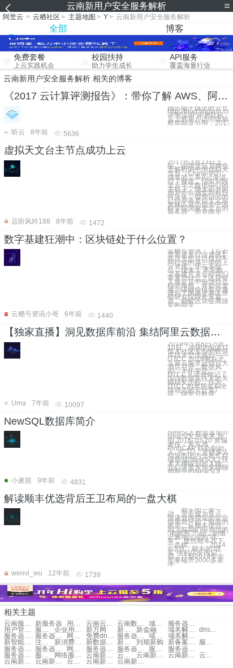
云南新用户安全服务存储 (183, 655)
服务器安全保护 (208, 642)
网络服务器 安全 (69, 655)
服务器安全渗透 (132, 649)
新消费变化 (69, 642)
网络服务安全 (76, 636)
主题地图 (82, 17)
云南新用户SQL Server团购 (50, 661)
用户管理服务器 (19, 630)
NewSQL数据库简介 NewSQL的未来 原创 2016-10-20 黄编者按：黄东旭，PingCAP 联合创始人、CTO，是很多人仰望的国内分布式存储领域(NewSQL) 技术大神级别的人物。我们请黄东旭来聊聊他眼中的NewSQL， (198, 452)
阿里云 (13, 17)
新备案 (126, 630)
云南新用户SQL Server (19, 661)
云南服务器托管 (19, 624)
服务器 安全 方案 (44, 655)
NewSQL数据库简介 (50, 421)
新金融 (146, 630)
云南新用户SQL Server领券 (132, 661)
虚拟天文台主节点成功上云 (65, 150)
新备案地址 (183, 642)
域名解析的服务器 (158, 636)
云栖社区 (46, 17)
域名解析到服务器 (183, 636)
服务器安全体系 (19, 655)
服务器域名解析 (19, 636)
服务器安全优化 (50, 649)
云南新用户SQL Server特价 (101, 655)
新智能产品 (19, 642)
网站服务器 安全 (76, 649)
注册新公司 (44, 642)
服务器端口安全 (19, 649)
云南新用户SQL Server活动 (151, 655)
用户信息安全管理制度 (76, 624)
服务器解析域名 (44, 630)
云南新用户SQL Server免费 (76, 661)
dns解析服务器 (208, 630)
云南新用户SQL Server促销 (101, 661)
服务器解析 (183, 624)
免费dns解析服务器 (101, 636)
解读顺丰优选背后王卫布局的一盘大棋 (90, 498)
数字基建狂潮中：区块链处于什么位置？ (95, 239)
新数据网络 (101, 642)
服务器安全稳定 (101, 649)
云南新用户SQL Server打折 (208, 655)
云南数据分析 (132, 624)
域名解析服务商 (183, 630)
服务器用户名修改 (50, 636)
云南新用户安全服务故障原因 (126, 655)
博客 (175, 28)
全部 (58, 28)
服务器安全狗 (183, 649)
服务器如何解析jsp (132, 636)
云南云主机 (101, 624)
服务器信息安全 (158, 649)
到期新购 (149, 642)
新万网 (96, 630)
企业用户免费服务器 (69, 630)
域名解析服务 (158, 624)
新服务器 (48, 624)
